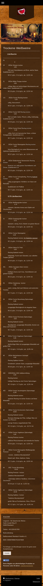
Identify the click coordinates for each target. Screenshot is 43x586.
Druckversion (9, 578)
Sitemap (17, 578)
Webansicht (36, 581)
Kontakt (7, 553)
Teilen (7, 560)
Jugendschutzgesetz (27, 566)
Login (38, 578)
